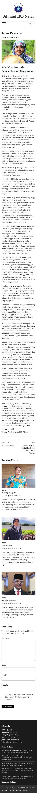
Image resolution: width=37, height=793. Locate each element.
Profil (12, 429)
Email (4, 675)
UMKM (19, 432)
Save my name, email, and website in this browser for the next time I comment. (19, 697)
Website (5, 685)
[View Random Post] (30, 24)
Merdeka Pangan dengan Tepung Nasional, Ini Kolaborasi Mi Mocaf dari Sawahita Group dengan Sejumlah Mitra (17, 758)
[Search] (33, 24)
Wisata (25, 432)
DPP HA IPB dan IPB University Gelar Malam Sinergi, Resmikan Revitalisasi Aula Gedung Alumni (17, 777)
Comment (6, 638)
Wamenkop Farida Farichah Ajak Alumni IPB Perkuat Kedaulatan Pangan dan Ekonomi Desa (17, 764)
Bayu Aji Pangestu (9, 493)
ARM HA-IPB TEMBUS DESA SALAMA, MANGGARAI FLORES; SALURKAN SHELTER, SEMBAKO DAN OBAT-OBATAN (17, 770)
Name (5, 665)
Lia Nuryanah (7, 545)
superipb (4, 496)
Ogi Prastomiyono (9, 600)
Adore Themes (22, 790)
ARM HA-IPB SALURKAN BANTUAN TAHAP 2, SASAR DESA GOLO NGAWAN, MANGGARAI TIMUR (17, 751)
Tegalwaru (12, 432)
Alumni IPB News (18, 16)
